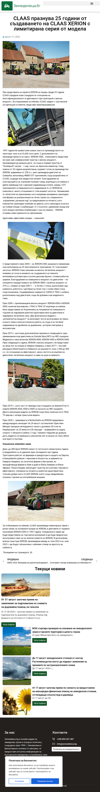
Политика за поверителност (66, 749)
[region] (34, 771)
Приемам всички (45, 781)
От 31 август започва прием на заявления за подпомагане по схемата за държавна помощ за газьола (24, 603)
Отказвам (19, 781)
